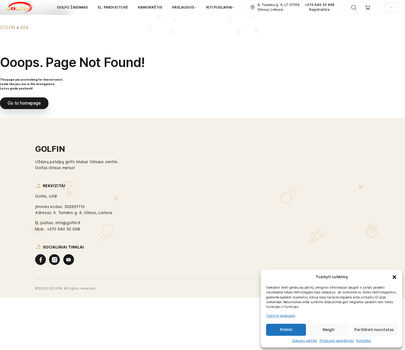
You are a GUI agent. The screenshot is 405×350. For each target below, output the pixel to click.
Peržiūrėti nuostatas (374, 329)
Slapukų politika (304, 340)
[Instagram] (54, 259)
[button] (394, 276)
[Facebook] (40, 259)
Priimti (286, 329)
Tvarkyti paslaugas (280, 315)
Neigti (328, 329)
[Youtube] (68, 259)
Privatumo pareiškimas (337, 340)
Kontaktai (363, 340)
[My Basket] (368, 7)
